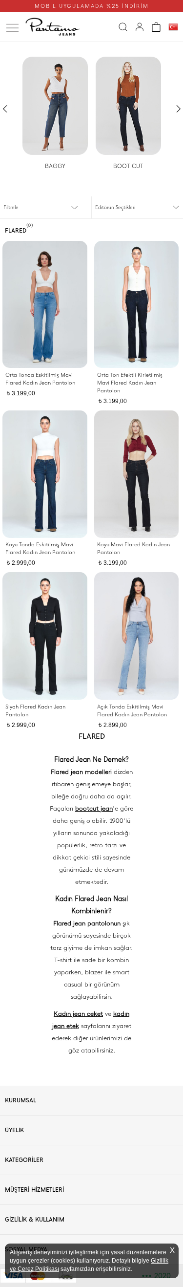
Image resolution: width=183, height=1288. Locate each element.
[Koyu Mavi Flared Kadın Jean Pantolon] (136, 474)
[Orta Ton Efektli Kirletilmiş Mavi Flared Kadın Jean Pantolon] (136, 304)
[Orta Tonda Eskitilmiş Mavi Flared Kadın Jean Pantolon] (44, 304)
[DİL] (173, 27)
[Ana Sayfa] (54, 27)
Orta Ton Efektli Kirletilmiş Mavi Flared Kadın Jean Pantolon (130, 382)
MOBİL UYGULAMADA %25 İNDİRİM (92, 6)
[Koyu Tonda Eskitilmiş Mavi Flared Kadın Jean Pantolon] (44, 474)
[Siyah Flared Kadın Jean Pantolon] (44, 636)
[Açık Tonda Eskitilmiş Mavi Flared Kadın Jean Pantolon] (136, 636)
